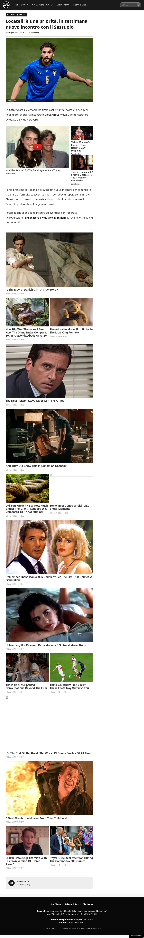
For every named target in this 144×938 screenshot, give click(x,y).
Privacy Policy (72, 904)
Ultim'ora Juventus (16, 15)
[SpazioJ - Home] (6, 4)
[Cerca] (138, 5)
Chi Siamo (56, 904)
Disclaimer (88, 904)
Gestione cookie (136, 936)
